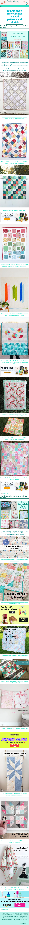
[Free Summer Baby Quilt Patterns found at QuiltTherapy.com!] (14, 45)
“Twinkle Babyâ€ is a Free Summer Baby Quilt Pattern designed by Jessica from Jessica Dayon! (14, 656)
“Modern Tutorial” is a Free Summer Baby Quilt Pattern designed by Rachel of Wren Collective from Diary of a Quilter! (14, 314)
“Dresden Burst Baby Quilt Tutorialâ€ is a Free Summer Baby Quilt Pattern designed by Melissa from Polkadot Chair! (14, 888)
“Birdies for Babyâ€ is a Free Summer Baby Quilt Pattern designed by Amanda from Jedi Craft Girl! (14, 682)
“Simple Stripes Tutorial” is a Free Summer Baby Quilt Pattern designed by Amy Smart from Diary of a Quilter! (14, 438)
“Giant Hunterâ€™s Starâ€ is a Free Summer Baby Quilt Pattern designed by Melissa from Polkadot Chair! (14, 794)
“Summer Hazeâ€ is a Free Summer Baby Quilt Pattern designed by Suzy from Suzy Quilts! (14, 560)
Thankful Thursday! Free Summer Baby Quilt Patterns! (14, 26)
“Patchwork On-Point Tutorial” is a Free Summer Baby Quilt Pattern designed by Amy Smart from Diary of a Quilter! (14, 162)
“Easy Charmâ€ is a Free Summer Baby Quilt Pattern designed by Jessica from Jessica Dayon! (14, 602)
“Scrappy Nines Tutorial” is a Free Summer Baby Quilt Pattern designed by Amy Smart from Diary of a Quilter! (14, 414)
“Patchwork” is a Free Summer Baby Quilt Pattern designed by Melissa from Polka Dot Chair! (14, 478)
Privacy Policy (23, 923)
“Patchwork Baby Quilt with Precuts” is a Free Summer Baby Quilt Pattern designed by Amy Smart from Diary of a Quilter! (14, 209)
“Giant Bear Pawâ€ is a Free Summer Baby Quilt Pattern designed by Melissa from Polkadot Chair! (14, 841)
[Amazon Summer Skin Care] (14, 899)
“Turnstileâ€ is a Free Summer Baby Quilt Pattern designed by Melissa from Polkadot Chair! (14, 729)
